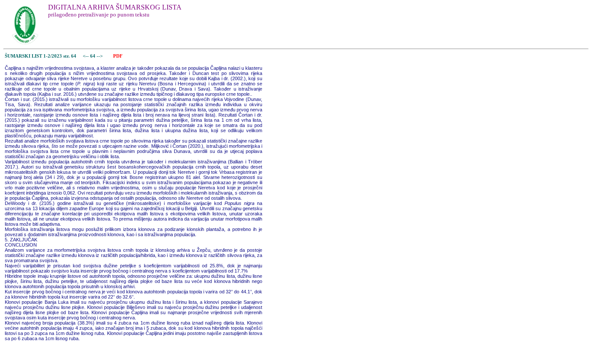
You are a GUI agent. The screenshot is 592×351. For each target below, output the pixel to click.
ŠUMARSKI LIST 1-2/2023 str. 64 (40, 56)
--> (100, 56)
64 (93, 56)
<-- (85, 56)
